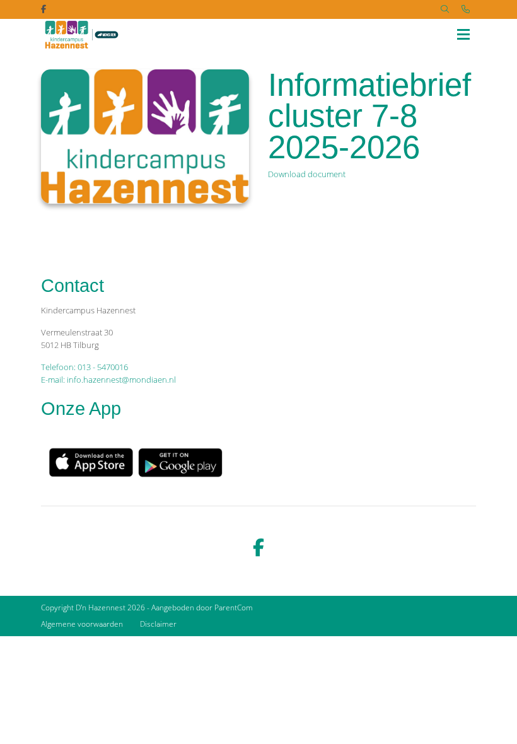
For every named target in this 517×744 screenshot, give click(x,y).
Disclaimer (158, 624)
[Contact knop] (466, 9)
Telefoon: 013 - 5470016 (84, 367)
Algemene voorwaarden (82, 624)
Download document (307, 174)
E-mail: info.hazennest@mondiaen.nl (108, 379)
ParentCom (233, 607)
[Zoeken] (445, 9)
